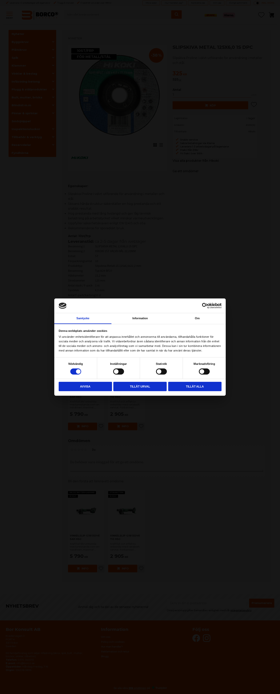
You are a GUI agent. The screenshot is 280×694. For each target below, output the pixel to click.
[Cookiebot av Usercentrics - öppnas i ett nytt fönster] (205, 306)
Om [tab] (197, 318)
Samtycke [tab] (82, 318)
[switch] (118, 371)
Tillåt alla (195, 386)
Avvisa (85, 386)
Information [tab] (140, 318)
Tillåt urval (140, 386)
